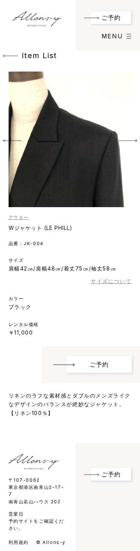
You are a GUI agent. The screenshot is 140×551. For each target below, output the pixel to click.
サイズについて (111, 281)
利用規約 (19, 542)
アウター (19, 217)
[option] (70, 139)
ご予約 (111, 17)
